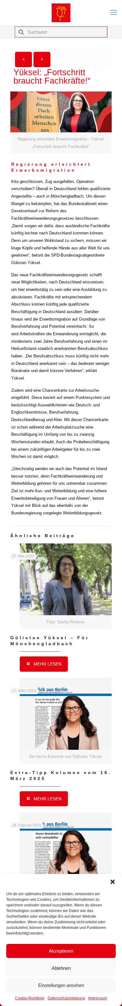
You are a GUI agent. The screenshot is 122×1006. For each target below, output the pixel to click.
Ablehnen (61, 968)
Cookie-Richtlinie (29, 998)
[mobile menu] (113, 12)
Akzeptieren (61, 951)
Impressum (97, 998)
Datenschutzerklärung (66, 998)
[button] (112, 882)
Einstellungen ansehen (61, 985)
